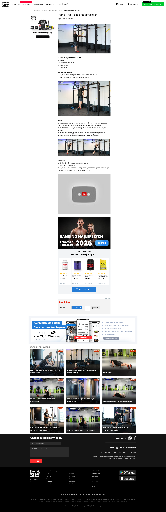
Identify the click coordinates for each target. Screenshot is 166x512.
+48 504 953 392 (110, 452)
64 (44, 502)
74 (61, 502)
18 (61, 499)
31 (84, 499)
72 (58, 502)
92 (93, 502)
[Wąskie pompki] (119, 362)
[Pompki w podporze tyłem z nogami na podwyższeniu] (47, 391)
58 (131, 499)
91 (91, 502)
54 (124, 499)
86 (82, 502)
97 (101, 502)
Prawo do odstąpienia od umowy (75, 506)
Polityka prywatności (98, 494)
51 (118, 499)
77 (67, 502)
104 (117, 502)
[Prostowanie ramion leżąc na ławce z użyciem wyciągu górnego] (47, 362)
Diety (47, 479)
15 (56, 499)
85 (80, 502)
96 (99, 502)
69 (53, 502)
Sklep (47, 473)
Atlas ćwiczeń (62, 4)
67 (49, 502)
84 (79, 502)
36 (93, 499)
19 (63, 499)
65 (46, 502)
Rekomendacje (96, 484)
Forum (93, 486)
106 (122, 502)
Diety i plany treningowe (52, 471)
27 (77, 499)
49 (115, 499)
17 (60, 499)
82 (75, 502)
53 (122, 499)
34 (89, 499)
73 (60, 502)
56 (127, 499)
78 (68, 502)
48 (113, 499)
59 (132, 499)
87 (84, 502)
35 (91, 499)
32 (86, 499)
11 (49, 499)
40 (99, 499)
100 (107, 502)
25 (74, 499)
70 (55, 502)
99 (105, 502)
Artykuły (49, 4)
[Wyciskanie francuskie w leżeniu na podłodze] (119, 391)
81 (74, 502)
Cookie (88, 494)
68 (51, 502)
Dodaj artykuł (65, 494)
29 (80, 499)
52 (120, 499)
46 (110, 499)
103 (114, 502)
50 (117, 499)
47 (112, 499)
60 (134, 499)
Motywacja (95, 476)
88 (86, 502)
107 (124, 502)
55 (125, 499)
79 (70, 502)
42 (103, 499)
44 (106, 499)
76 (65, 502)
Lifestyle (71, 484)
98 (103, 502)
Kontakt (82, 494)
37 (94, 499)
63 (42, 502)
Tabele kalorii (95, 481)
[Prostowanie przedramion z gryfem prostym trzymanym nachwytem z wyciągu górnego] (47, 420)
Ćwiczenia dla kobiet (97, 471)
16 (58, 499)
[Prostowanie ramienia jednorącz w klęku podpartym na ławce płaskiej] (119, 420)
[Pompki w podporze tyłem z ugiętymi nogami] (83, 420)
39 (98, 499)
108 (126, 502)
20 (65, 499)
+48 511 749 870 (129, 452)
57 (129, 499)
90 (89, 502)
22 (68, 499)
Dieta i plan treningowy (21, 3)
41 (101, 499)
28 (79, 499)
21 (67, 499)
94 (96, 502)
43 (105, 499)
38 (96, 499)
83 (77, 502)
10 (48, 499)
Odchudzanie (72, 479)
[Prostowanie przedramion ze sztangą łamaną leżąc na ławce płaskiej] (83, 362)
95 (98, 502)
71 (56, 502)
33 (87, 499)
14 (55, 499)
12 (51, 499)
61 (39, 502)
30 (82, 499)
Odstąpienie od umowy (94, 506)
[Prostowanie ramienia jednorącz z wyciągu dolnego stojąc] (83, 391)
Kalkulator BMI (96, 473)
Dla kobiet (71, 473)
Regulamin (74, 494)
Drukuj (97, 308)
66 (48, 502)
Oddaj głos (77, 308)
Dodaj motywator (96, 479)
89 (87, 502)
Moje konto (72, 476)
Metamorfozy (38, 4)
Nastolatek (72, 481)
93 (94, 502)
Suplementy (49, 481)
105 (119, 502)
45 (108, 499)
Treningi (48, 476)
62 (41, 502)
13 (53, 499)
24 (72, 499)
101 (109, 502)
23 (70, 499)
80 (72, 502)
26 (75, 499)
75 (63, 502)
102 (112, 502)
